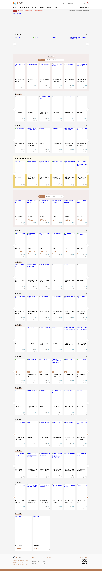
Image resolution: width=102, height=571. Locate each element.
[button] (14, 44)
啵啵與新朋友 (80, 112)
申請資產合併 (79, 10)
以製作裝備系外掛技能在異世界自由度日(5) (44, 470)
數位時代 (30, 249)
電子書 (28, 7)
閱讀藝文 (61, 196)
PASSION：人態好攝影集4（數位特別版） (69, 502)
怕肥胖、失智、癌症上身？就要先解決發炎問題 (32, 145)
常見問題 (43, 561)
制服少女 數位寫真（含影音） (57, 501)
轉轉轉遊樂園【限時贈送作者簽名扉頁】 (32, 282)
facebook (51, 560)
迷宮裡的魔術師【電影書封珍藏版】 (56, 178)
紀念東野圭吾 (72, 10)
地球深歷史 (18, 406)
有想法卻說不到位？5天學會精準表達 (69, 145)
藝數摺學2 (42, 406)
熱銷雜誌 (41, 196)
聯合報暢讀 (36, 545)
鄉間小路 (17, 249)
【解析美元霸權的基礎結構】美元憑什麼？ (81, 81)
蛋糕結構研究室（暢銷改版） (81, 438)
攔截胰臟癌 (55, 343)
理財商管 (41, 60)
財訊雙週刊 (55, 216)
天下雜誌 (30, 216)
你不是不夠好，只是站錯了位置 (56, 80)
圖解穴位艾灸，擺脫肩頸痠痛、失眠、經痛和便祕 (81, 344)
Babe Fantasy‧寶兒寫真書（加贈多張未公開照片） (32, 502)
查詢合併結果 (86, 10)
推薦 (14, 7)
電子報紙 (42, 7)
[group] (51, 22)
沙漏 (53, 280)
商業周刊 (67, 216)
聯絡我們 (43, 563)
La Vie (66, 249)
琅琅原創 (87, 7)
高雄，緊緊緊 (55, 112)
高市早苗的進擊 (69, 112)
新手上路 (43, 560)
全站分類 (20, 7)
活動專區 (56, 7)
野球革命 (30, 437)
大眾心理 (48, 60)
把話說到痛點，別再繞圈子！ (19, 80)
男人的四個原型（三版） (56, 406)
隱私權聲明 (34, 563)
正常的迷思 (80, 406)
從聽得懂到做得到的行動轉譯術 (81, 312)
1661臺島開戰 (18, 112)
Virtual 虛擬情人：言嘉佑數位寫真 (44, 502)
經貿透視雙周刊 (19, 216)
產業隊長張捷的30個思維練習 (44, 113)
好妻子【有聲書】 (44, 374)
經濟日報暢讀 (18, 545)
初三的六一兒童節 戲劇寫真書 (19, 438)
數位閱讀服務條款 (35, 561)
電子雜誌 (34, 7)
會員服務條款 (34, 560)
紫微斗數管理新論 (56, 437)
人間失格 (17, 374)
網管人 (41, 249)
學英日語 (48, 196)
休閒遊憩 (54, 196)
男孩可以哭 (30, 112)
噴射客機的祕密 (69, 406)
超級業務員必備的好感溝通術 (69, 312)
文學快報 (54, 60)
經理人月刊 (80, 249)
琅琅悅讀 (82, 7)
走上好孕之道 (31, 343)
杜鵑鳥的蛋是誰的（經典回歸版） (32, 177)
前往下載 (84, 565)
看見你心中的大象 (56, 143)
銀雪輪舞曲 (18, 177)
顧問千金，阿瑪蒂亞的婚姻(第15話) (69, 469)
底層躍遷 (42, 143)
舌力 (16, 343)
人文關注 (61, 60)
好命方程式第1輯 (69, 374)
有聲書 (49, 7)
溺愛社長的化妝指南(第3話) (81, 469)
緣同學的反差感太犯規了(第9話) (19, 469)
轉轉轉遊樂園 (80, 280)
